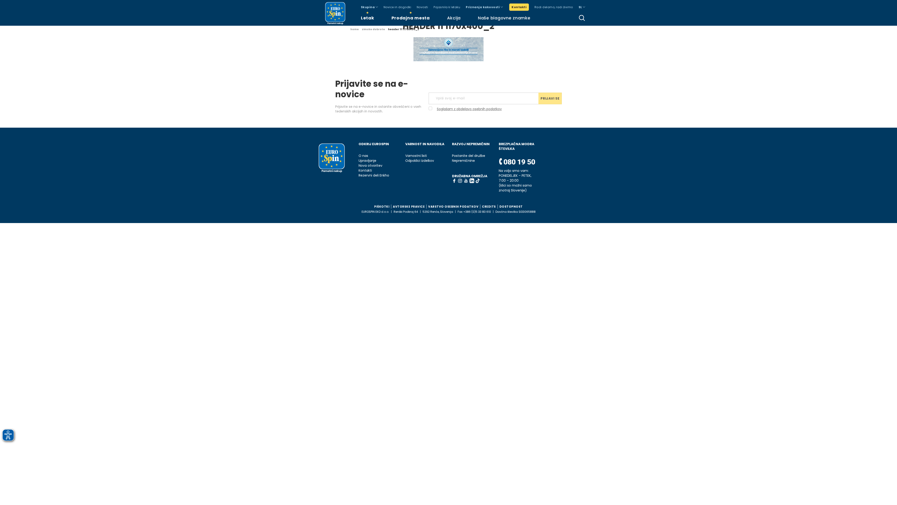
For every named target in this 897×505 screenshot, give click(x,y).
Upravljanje (367, 161)
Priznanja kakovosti (483, 7)
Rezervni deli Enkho (374, 175)
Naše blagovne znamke (504, 18)
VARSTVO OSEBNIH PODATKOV (453, 207)
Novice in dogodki (397, 7)
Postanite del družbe (468, 156)
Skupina (368, 7)
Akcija (454, 18)
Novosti (422, 7)
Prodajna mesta (411, 18)
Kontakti (519, 7)
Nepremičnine (463, 161)
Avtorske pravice (409, 207)
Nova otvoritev (370, 166)
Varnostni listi (416, 156)
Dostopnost (511, 207)
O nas (363, 156)
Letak (367, 18)
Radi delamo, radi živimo (553, 7)
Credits (489, 207)
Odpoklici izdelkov (419, 161)
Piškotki (381, 207)
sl (581, 7)
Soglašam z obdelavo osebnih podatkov (469, 109)
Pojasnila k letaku (447, 7)
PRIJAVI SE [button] (550, 98)
